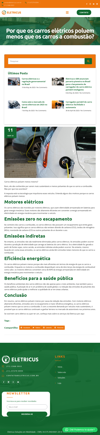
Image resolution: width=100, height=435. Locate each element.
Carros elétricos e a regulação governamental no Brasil (33, 81)
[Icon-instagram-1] (90, 4)
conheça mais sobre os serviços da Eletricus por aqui (62, 313)
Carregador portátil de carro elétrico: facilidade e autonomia (79, 105)
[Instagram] (13, 382)
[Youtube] (93, 4)
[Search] (88, 61)
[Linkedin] (97, 4)
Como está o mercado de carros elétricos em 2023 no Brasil (34, 105)
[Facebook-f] (86, 4)
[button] (67, 12)
